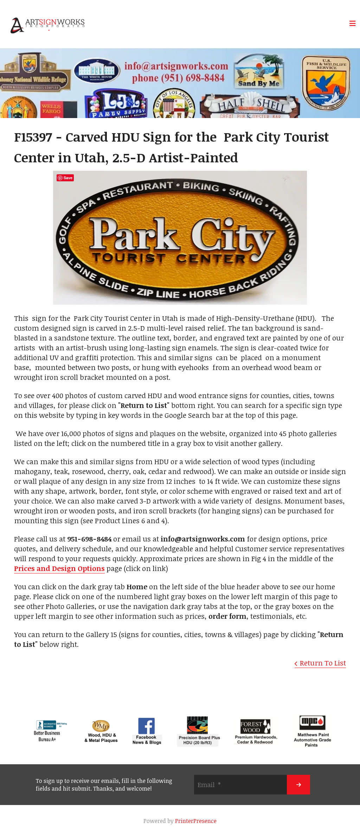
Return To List (323, 663)
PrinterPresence (196, 821)
